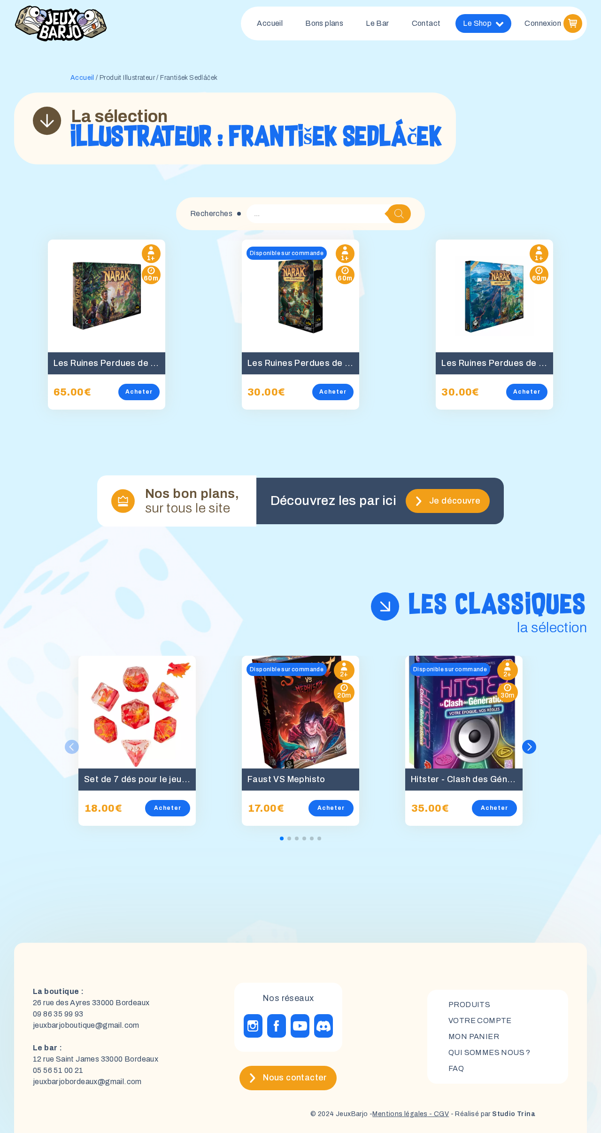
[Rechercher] (399, 213)
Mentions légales (399, 1113)
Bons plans (324, 23)
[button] (529, 747)
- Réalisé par (492, 1113)
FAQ (456, 1068)
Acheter (139, 391)
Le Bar (377, 23)
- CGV (438, 1113)
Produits (469, 1005)
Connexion (542, 23)
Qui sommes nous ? (489, 1052)
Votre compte (480, 1020)
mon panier (473, 1036)
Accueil (270, 23)
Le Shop (477, 23)
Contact (426, 23)
